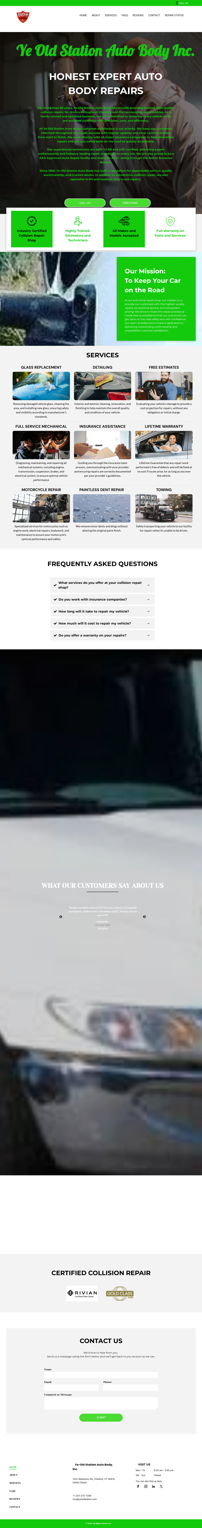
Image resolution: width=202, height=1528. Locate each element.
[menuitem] (83, 15)
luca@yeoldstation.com (85, 1499)
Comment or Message (58, 1394)
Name (47, 1369)
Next (144, 916)
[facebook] (138, 1487)
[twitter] (161, 1487)
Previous (60, 916)
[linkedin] (153, 1487)
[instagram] (145, 1487)
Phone (107, 1382)
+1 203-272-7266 (82, 1495)
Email (47, 1382)
